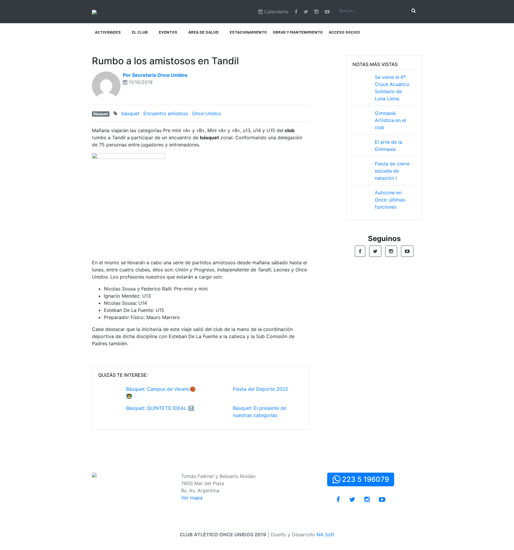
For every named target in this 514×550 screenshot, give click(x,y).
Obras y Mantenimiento (298, 32)
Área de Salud (203, 32)
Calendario (276, 12)
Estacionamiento (248, 32)
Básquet (100, 114)
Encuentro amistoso (165, 113)
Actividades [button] (108, 32)
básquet (130, 113)
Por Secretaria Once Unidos (155, 75)
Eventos (168, 32)
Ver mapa (192, 498)
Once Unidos (206, 113)
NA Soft (325, 535)
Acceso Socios (344, 32)
